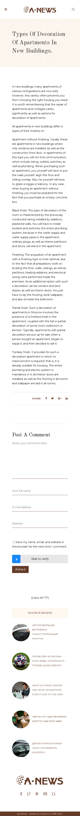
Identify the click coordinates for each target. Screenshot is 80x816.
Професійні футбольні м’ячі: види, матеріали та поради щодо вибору (48, 661)
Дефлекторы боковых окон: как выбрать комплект (47, 748)
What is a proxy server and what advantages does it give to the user (47, 690)
